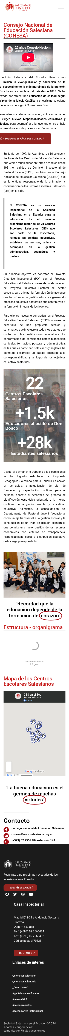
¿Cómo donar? (20, 987)
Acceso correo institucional (27, 1011)
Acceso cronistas (21, 1005)
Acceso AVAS (19, 999)
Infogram (34, 664)
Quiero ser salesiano (24, 975)
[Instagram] (23, 894)
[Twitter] (15, 894)
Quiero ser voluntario (24, 981)
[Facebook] (7, 894)
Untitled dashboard (34, 661)
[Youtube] (30, 894)
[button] (7, 574)
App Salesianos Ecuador (26, 993)
